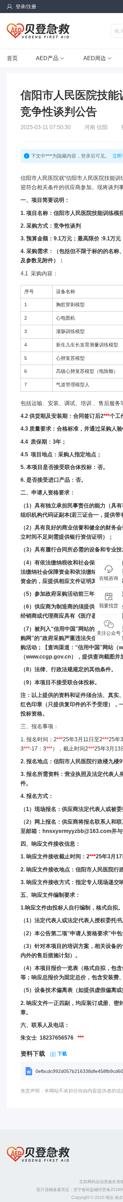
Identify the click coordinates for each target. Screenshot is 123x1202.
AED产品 (47, 58)
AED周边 (94, 58)
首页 (12, 58)
